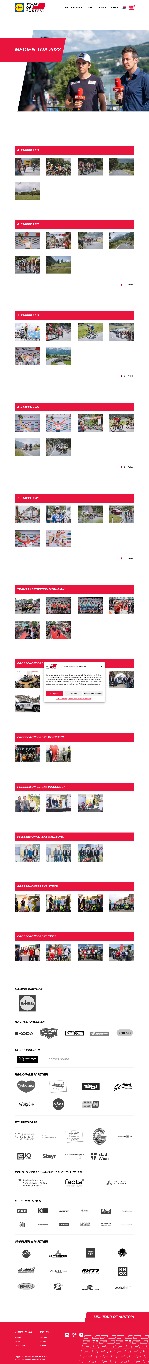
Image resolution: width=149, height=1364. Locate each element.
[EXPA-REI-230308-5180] (27, 688)
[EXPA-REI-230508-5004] (90, 911)
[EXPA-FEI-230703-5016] (121, 431)
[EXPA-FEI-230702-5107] (121, 522)
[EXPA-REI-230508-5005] (58, 911)
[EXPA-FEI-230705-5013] (58, 249)
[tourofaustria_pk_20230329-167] (58, 762)
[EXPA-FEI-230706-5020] (27, 199)
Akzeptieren (54, 694)
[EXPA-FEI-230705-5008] (121, 249)
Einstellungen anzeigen (93, 694)
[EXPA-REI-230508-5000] (121, 911)
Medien (18, 1337)
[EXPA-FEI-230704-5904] (58, 340)
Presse (43, 1345)
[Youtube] (81, 1335)
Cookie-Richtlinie (61, 699)
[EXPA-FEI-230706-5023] (90, 175)
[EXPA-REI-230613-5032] (90, 961)
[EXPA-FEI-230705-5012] (90, 249)
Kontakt (43, 1337)
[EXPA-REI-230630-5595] (27, 614)
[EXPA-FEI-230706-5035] (27, 175)
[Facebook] (67, 1335)
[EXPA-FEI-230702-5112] (58, 522)
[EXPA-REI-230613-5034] (58, 961)
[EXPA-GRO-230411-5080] (90, 811)
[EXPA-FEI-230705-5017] (27, 249)
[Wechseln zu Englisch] (123, 7)
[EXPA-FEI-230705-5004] (58, 273)
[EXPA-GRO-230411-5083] (58, 811)
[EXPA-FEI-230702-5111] (90, 522)
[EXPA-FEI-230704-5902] (121, 340)
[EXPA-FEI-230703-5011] (27, 455)
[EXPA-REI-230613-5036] (27, 961)
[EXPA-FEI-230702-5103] (58, 547)
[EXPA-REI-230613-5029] (121, 961)
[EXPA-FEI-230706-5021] (121, 175)
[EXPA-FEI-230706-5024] (58, 175)
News (114, 7)
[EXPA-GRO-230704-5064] (27, 340)
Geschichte (20, 1345)
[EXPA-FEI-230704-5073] (58, 364)
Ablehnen (73, 694)
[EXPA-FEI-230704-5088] (27, 364)
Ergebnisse (73, 7)
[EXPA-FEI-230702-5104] (27, 547)
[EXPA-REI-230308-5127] (121, 688)
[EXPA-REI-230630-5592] (90, 614)
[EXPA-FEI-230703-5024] (58, 431)
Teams (101, 7)
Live (90, 7)
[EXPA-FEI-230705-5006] (27, 273)
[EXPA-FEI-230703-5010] (58, 455)
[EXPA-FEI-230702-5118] (27, 522)
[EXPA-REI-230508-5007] (27, 911)
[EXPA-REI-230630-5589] (27, 638)
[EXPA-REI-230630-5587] (58, 638)
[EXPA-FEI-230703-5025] (27, 431)
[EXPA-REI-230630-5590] (121, 614)
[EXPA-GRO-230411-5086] (27, 811)
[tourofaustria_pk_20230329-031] (27, 762)
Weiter (130, 285)
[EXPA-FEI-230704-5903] (90, 340)
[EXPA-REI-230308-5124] (27, 712)
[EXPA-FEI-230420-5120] (27, 861)
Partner (43, 1341)
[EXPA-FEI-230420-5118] (58, 861)
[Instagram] (74, 1335)
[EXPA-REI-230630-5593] (58, 614)
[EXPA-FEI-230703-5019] (90, 431)
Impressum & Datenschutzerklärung (80, 699)
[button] (101, 666)
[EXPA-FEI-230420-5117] (90, 861)
